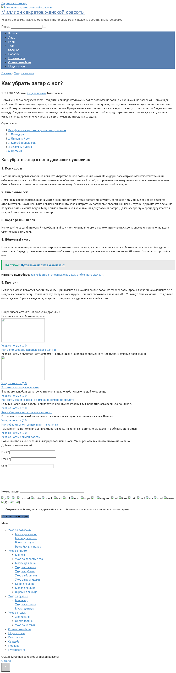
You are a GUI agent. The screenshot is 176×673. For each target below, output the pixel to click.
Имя (5, 452)
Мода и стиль (16, 66)
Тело (11, 45)
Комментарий (10, 491)
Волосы (13, 33)
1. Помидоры (16, 134)
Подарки (13, 54)
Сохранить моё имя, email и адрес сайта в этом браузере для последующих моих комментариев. (68, 509)
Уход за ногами (36, 93)
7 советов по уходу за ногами (20, 387)
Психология (15, 637)
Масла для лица (25, 588)
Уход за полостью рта (29, 559)
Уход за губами (25, 571)
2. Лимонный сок (19, 138)
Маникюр (21, 600)
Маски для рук (24, 608)
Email (5, 459)
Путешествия (16, 58)
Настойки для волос (28, 546)
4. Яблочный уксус (20, 147)
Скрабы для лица (26, 592)
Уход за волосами (19, 530)
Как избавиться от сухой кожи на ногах (26, 412)
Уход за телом (17, 612)
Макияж (20, 555)
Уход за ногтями (25, 604)
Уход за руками (18, 596)
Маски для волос (26, 534)
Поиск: (6, 26)
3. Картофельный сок (22, 142)
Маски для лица (25, 563)
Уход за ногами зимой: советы (21, 437)
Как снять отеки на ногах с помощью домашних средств (37, 399)
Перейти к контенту (14, 3)
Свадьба (13, 50)
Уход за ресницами (27, 579)
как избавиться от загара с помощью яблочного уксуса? (66, 274)
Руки (11, 41)
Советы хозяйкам (19, 62)
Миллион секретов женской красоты (43, 12)
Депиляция (22, 616)
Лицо (11, 37)
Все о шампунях (25, 542)
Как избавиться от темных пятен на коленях (29, 424)
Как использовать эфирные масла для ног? (29, 349)
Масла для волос (26, 538)
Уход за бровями (26, 575)
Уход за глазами (25, 567)
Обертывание (24, 621)
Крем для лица (24, 583)
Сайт (4, 466)
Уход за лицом (17, 550)
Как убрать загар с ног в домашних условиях (37, 130)
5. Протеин (15, 151)
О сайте (6, 661)
